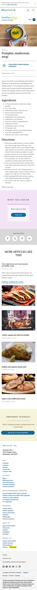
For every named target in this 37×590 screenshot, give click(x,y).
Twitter (7, 566)
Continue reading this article (12, 282)
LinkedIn (10, 566)
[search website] (28, 10)
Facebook (4, 567)
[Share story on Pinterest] (22, 238)
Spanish (17, 576)
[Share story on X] (15, 238)
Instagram (16, 566)
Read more (18, 215)
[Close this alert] (34, 4)
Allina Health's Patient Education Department (19, 65)
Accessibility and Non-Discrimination (14, 562)
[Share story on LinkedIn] (29, 238)
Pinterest (19, 566)
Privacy (5, 555)
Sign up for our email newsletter (18, 433)
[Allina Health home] (8, 10)
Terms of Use (7, 558)
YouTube (13, 566)
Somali (11, 576)
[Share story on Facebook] (8, 238)
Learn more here (12, 5)
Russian (5, 576)
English (25, 572)
